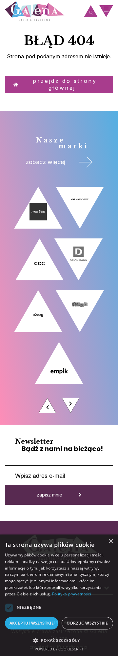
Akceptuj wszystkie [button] (32, 623)
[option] (59, 302)
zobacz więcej (45, 162)
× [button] (110, 541)
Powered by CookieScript (59, 649)
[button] (59, 640)
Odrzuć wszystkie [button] (87, 623)
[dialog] (59, 595)
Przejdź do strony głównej (62, 84)
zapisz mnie (49, 494)
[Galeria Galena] (43, 11)
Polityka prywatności (71, 594)
